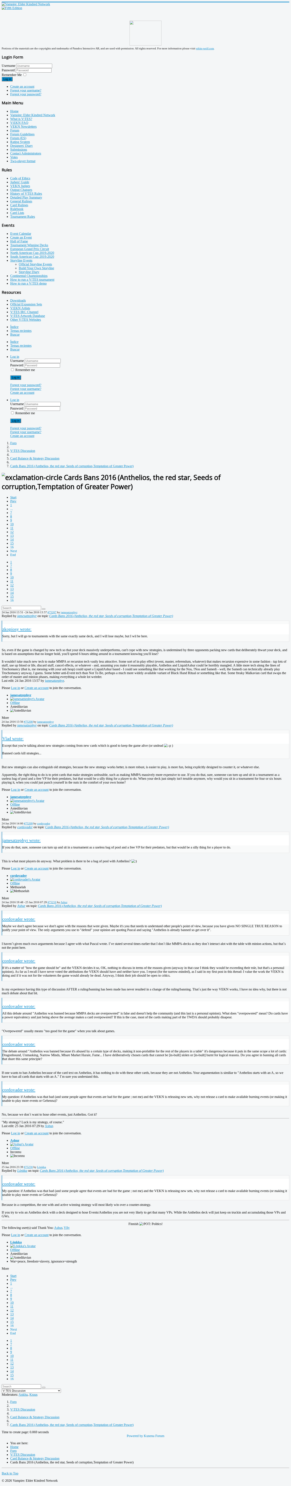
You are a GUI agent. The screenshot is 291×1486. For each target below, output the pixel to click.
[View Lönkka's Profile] (23, 1246)
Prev (13, 501)
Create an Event (21, 237)
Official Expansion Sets (26, 304)
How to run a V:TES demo (28, 283)
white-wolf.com (205, 48)
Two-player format (22, 161)
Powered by (135, 1436)
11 (11, 528)
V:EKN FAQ (19, 123)
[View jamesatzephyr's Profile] (27, 699)
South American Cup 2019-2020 (32, 256)
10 (12, 524)
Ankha (23, 1394)
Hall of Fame (19, 241)
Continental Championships (29, 276)
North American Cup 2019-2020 (32, 253)
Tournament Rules (22, 216)
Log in (7, 79)
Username (8, 65)
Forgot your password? (25, 94)
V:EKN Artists (20, 308)
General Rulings (21, 201)
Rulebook (16, 209)
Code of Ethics (20, 178)
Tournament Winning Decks (29, 245)
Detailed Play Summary (26, 197)
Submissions (18, 149)
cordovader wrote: (18, 919)
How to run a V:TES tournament (32, 279)
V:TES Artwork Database (27, 316)
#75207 (52, 612)
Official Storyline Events (35, 264)
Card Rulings (19, 205)
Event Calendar (20, 233)
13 (12, 535)
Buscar (15, 334)
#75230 (28, 1167)
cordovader (43, 823)
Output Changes (21, 190)
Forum (14, 130)
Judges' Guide (19, 182)
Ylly (67, 1227)
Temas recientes (21, 330)
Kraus (33, 1394)
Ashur (64, 902)
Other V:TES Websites (25, 319)
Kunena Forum (154, 1436)
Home (14, 111)
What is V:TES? (21, 119)
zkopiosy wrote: (17, 629)
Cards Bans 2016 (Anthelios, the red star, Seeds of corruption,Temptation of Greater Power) (111, 616)
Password (9, 70)
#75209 (28, 823)
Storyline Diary (29, 272)
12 (12, 532)
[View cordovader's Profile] (25, 879)
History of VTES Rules (26, 193)
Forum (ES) (18, 138)
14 (12, 539)
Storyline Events (21, 260)
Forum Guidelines (22, 134)
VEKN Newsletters (23, 126)
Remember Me (12, 75)
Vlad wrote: (13, 738)
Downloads (18, 300)
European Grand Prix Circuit (29, 249)
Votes (14, 157)
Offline (15, 703)
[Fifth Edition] (12, 8)
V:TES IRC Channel (24, 312)
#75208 (28, 721)
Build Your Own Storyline (36, 268)
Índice (14, 327)
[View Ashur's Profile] (21, 1144)
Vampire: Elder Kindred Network (32, 115)
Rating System (20, 142)
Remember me (25, 370)
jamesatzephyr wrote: (21, 840)
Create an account (22, 86)
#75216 (52, 902)
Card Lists (17, 213)
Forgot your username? (25, 90)
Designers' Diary (21, 146)
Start (13, 497)
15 (12, 543)
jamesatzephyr (69, 612)
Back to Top (10, 1473)
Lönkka (41, 1167)
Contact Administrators (25, 153)
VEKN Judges (20, 186)
